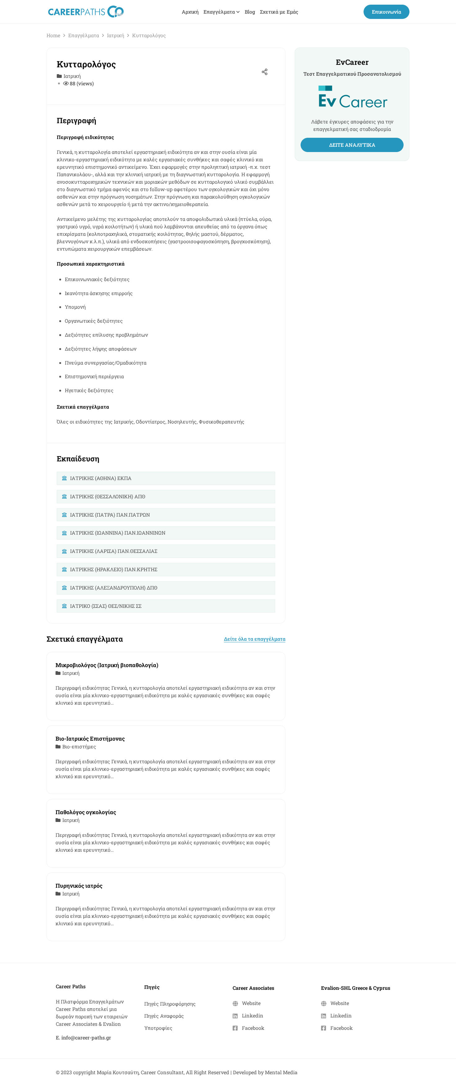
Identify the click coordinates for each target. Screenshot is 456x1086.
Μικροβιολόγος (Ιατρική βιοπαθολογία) (107, 665)
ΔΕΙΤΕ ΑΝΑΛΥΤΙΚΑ (352, 144)
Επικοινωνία (386, 11)
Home (53, 35)
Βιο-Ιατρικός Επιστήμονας (90, 738)
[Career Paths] (86, 11)
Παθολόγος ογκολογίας (86, 812)
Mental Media (281, 1072)
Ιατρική (115, 35)
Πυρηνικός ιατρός (79, 885)
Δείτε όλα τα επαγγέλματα (254, 639)
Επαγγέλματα (83, 35)
